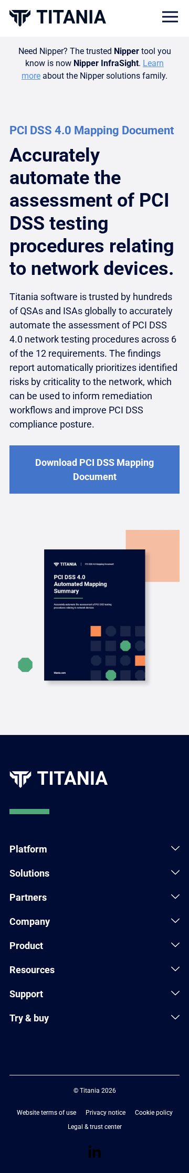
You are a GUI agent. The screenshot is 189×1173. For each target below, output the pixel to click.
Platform (28, 849)
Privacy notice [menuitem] (105, 1112)
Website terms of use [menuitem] (46, 1112)
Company (29, 921)
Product (26, 945)
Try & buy (29, 1017)
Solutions (29, 873)
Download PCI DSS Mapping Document (94, 469)
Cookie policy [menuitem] (154, 1112)
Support (26, 993)
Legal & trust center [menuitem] (95, 1127)
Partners (28, 897)
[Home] (57, 18)
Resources (32, 969)
